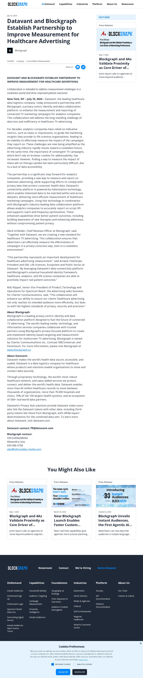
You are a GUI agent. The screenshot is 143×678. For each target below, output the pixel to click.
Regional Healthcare (79, 618)
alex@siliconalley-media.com (24, 449)
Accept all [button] (63, 672)
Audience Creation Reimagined (60, 608)
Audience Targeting (38, 596)
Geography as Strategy (58, 592)
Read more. (83, 660)
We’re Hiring (83, 568)
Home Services (80, 596)
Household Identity (37, 590)
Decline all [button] (80, 672)
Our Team (122, 590)
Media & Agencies (82, 601)
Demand (48, 4)
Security (99, 590)
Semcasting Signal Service (15, 618)
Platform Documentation (103, 605)
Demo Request (107, 568)
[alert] (71, 659)
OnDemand (14, 583)
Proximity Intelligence (34, 610)
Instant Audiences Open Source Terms (15, 628)
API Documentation (103, 597)
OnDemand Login (15, 604)
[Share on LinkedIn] (77, 67)
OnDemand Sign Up (14, 597)
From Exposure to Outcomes (60, 600)
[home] (17, 4)
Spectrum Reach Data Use (14, 610)
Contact (64, 568)
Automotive (79, 590)
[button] (48, 4)
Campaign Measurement (35, 602)
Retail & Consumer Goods (82, 626)
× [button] (141, 643)
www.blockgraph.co (19, 349)
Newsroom (127, 4)
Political (77, 606)
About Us (112, 4)
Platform (97, 4)
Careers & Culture (126, 596)
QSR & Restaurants (82, 611)
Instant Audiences (15, 590)
